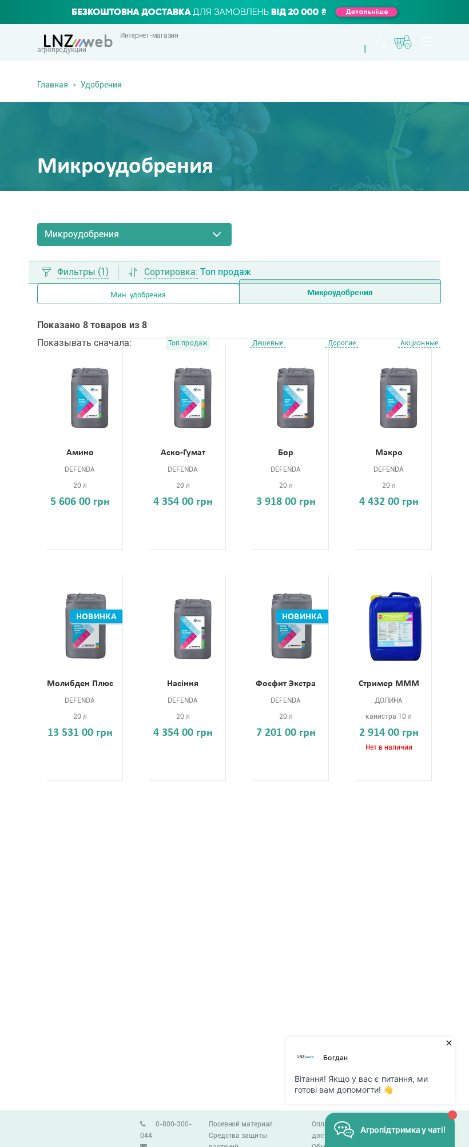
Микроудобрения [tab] (339, 293)
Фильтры (83, 272)
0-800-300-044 (166, 1130)
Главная (52, 84)
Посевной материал (241, 1124)
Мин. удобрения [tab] (138, 295)
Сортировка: (171, 272)
